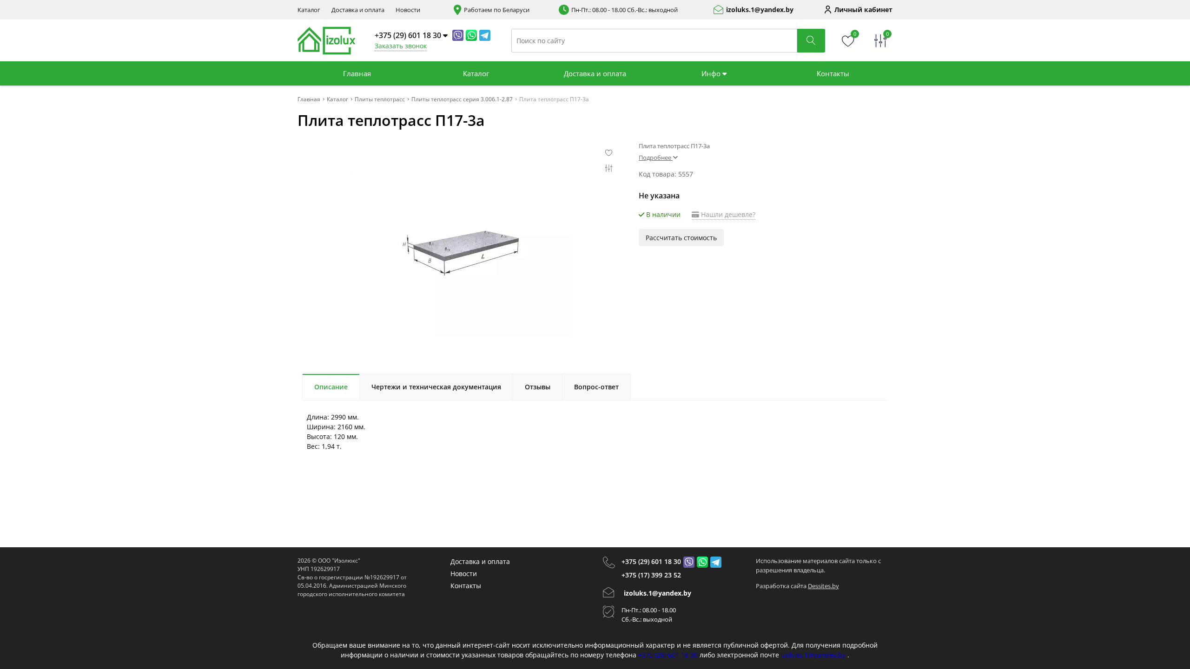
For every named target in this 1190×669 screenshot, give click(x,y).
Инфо (711, 73)
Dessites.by (823, 586)
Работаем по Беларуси (496, 10)
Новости (408, 10)
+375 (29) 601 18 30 (651, 561)
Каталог (309, 10)
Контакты (833, 73)
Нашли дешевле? (727, 214)
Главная (357, 73)
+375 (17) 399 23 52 (651, 575)
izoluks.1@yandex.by (759, 10)
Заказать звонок (401, 45)
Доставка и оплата (357, 10)
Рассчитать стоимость (681, 237)
